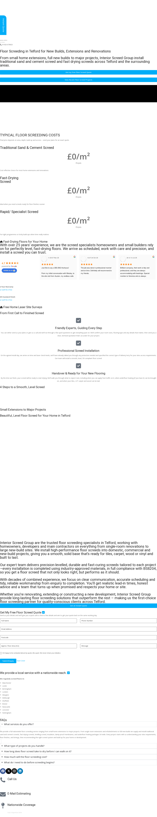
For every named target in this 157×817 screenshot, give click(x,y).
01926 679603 (6, 44)
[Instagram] (14, 771)
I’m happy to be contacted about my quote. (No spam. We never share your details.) (31, 653)
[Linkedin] (20, 771)
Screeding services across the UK (19, 809)
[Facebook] (3, 771)
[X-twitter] (8, 771)
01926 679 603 (15, 783)
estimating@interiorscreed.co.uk (19, 798)
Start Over (21, 660)
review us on (8, 270)
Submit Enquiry (8, 661)
